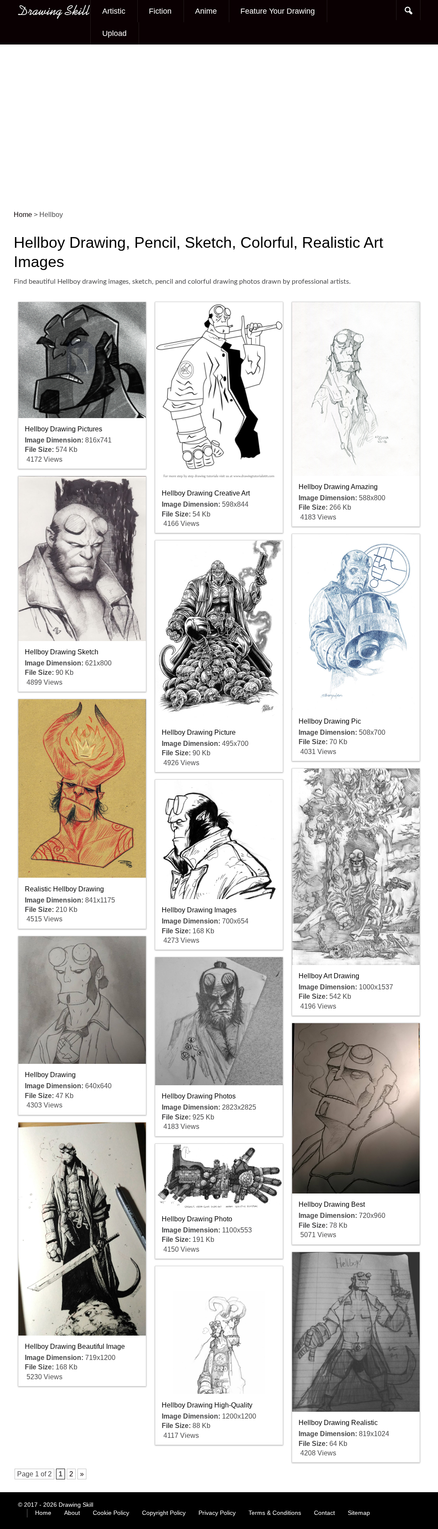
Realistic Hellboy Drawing (64, 889)
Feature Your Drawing (277, 11)
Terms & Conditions (275, 1512)
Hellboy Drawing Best (332, 1204)
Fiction (160, 11)
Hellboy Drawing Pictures (63, 429)
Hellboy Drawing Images (199, 910)
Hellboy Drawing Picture (199, 732)
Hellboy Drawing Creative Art (206, 493)
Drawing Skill (76, 1504)
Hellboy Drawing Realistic (338, 1422)
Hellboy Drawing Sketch (61, 652)
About (72, 1512)
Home (43, 1512)
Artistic (113, 11)
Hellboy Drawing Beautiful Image (75, 1346)
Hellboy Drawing (50, 1074)
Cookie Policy (111, 1512)
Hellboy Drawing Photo (197, 1219)
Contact (324, 1512)
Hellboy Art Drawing (329, 976)
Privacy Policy (217, 1512)
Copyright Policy (164, 1512)
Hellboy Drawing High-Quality (207, 1405)
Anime (206, 11)
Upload (114, 33)
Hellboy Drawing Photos (199, 1096)
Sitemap (359, 1512)
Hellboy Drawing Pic (330, 721)
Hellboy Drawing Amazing (338, 486)
